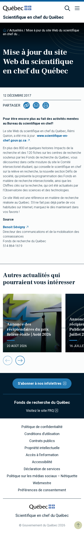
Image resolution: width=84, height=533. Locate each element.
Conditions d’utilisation (42, 433)
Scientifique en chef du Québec (33, 17)
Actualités (16, 30)
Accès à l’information (42, 454)
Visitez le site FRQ (40, 410)
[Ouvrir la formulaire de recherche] (67, 8)
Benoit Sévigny (14, 227)
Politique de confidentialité (42, 426)
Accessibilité (42, 462)
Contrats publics (42, 440)
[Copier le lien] (26, 105)
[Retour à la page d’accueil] (4, 30)
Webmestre (42, 483)
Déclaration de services (42, 469)
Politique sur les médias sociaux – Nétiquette (42, 476)
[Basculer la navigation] (77, 8)
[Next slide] (20, 360)
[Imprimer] (45, 105)
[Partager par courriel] (36, 105)
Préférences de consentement (42, 490)
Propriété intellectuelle (42, 447)
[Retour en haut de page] (78, 525)
